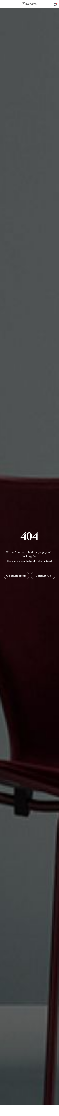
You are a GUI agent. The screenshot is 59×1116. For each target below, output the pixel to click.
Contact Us (43, 575)
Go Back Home (16, 575)
